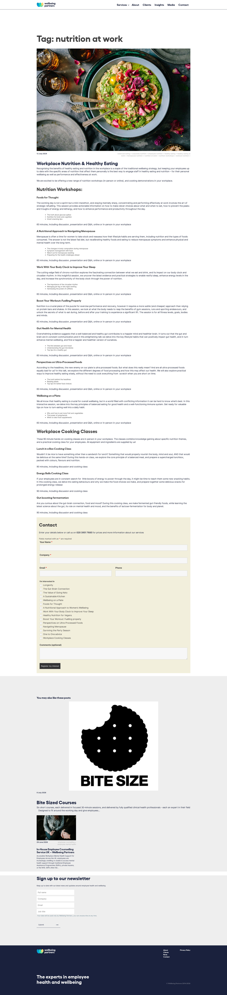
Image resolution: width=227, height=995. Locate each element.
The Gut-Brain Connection (56, 589)
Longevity (48, 585)
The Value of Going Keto (55, 592)
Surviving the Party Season (56, 630)
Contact (183, 4)
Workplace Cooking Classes (57, 638)
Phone (118, 568)
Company (45, 555)
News (165, 954)
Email (43, 568)
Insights (159, 4)
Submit (41, 925)
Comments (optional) (50, 645)
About (135, 4)
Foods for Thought (52, 604)
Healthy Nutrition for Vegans (57, 615)
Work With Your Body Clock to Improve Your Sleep (68, 611)
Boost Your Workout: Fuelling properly (62, 619)
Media (171, 4)
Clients (147, 4)
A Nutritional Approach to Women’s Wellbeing (65, 608)
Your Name (46, 542)
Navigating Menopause (54, 627)
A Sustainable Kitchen (54, 596)
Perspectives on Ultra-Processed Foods (63, 623)
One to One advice (52, 634)
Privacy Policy (185, 950)
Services (122, 4)
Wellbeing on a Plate (53, 600)
